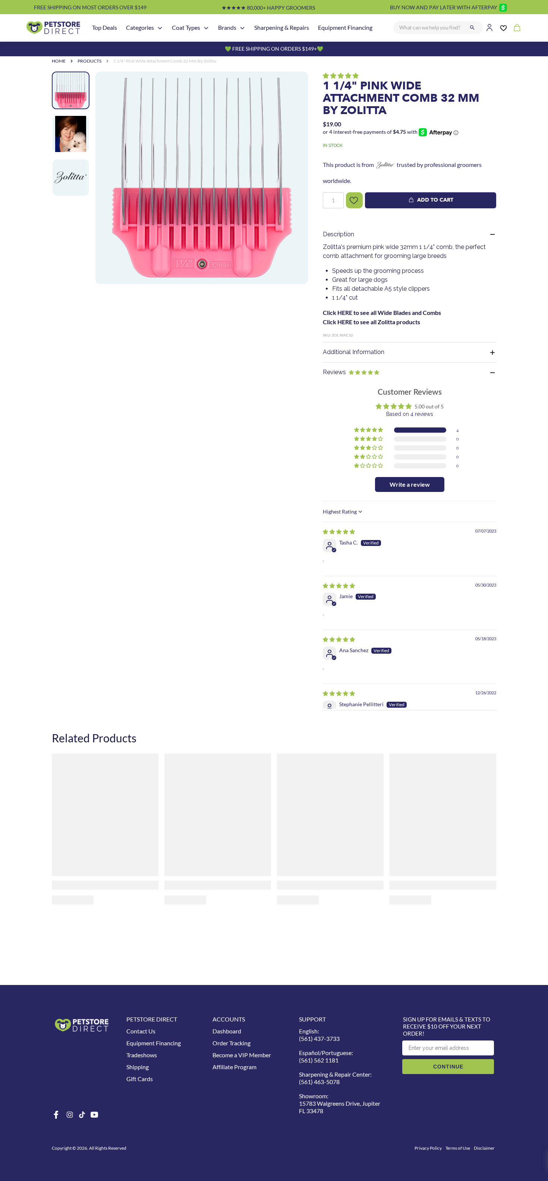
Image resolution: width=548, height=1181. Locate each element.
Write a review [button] (410, 484)
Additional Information (353, 352)
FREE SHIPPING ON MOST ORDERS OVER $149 (90, 7)
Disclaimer (484, 1148)
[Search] (472, 28)
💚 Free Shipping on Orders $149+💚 (274, 48)
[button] (341, 75)
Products (89, 61)
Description (338, 234)
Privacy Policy (428, 1148)
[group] (201, 195)
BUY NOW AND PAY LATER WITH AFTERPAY (443, 7)
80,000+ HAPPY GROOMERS (268, 7)
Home (59, 61)
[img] (339, 531)
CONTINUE (448, 1067)
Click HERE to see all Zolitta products (371, 321)
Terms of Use (457, 1148)
